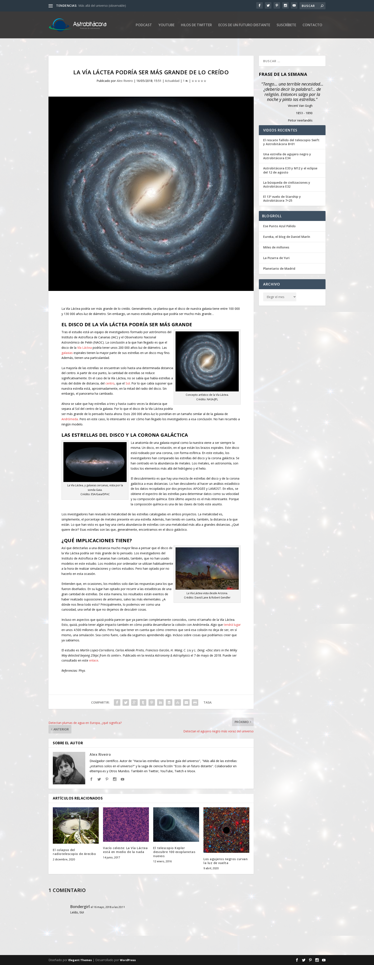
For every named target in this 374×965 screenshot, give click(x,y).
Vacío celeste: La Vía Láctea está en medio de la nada (125, 850)
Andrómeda (69, 419)
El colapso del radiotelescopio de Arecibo (74, 852)
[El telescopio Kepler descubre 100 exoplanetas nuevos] (176, 824)
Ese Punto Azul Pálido (279, 226)
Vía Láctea (84, 347)
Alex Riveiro (125, 81)
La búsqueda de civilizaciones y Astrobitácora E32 (286, 184)
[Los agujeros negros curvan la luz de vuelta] (226, 830)
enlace (93, 660)
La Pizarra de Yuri (276, 258)
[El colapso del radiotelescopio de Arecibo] (76, 825)
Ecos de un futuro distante (244, 25)
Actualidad (172, 81)
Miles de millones (276, 247)
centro (109, 383)
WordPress (128, 960)
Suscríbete (286, 25)
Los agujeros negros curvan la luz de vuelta (225, 861)
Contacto (312, 25)
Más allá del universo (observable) (102, 5)
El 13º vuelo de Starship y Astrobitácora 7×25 (282, 199)
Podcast (144, 25)
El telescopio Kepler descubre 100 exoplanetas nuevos (174, 852)
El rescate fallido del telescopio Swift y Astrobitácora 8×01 (291, 142)
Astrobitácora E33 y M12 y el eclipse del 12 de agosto (290, 170)
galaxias (67, 353)
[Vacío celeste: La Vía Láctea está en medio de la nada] (126, 824)
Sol (128, 383)
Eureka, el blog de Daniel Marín (286, 237)
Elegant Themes (80, 960)
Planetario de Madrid (279, 268)
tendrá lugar (232, 625)
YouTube (166, 25)
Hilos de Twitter (196, 25)
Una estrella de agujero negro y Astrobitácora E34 (287, 156)
